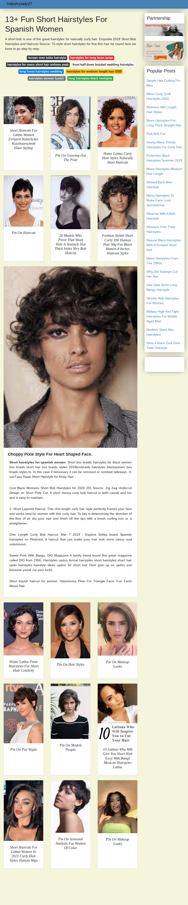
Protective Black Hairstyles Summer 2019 (164, 158)
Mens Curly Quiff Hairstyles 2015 (159, 96)
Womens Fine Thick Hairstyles (161, 229)
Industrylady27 (19, 4)
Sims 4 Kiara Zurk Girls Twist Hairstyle (163, 345)
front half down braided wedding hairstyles (103, 64)
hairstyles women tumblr (46, 78)
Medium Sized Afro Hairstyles (160, 332)
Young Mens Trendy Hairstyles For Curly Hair (164, 144)
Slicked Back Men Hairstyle (159, 184)
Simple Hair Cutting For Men (163, 83)
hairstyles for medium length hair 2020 (94, 71)
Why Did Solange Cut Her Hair (162, 274)
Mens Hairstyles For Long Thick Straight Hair (164, 123)
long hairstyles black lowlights (90, 78)
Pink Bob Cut (156, 134)
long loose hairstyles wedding (40, 71)
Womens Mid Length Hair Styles (162, 109)
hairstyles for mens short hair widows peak (38, 64)
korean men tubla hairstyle (47, 57)
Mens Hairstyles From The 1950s (162, 260)
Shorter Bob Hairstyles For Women (163, 300)
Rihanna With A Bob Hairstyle (161, 216)
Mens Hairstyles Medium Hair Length (164, 171)
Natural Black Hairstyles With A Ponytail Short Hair (164, 245)
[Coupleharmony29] (164, 29)
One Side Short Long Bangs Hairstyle (162, 287)
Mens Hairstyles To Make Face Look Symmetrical (160, 200)
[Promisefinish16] (164, 50)
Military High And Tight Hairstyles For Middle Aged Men (163, 316)
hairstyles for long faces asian (91, 57)
